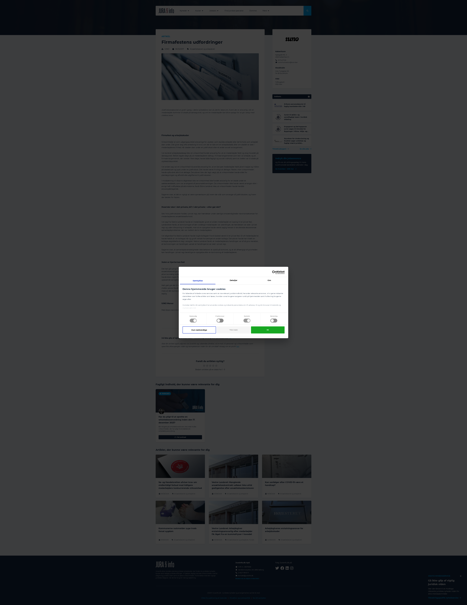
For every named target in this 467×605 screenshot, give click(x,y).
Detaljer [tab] (233, 280)
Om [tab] (269, 280)
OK (268, 330)
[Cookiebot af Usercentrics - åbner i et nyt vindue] (274, 272)
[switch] (220, 320)
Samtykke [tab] (198, 281)
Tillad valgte (233, 330)
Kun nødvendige (199, 330)
